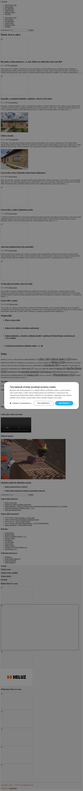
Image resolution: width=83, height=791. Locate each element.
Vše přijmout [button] (64, 403)
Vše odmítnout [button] (43, 403)
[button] (20, 403)
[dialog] (41, 395)
